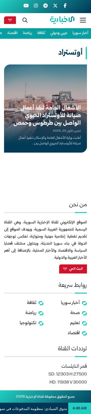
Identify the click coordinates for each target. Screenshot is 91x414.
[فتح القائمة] (83, 20)
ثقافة (41, 33)
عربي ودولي (58, 33)
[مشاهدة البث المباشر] (10, 20)
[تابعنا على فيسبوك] (65, 6)
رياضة (27, 33)
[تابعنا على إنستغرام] (36, 6)
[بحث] (25, 20)
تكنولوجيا (28, 323)
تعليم (75, 323)
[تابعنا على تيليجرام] (46, 6)
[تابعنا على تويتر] (55, 6)
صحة (75, 313)
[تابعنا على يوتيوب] (26, 6)
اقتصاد (12, 33)
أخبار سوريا (80, 33)
